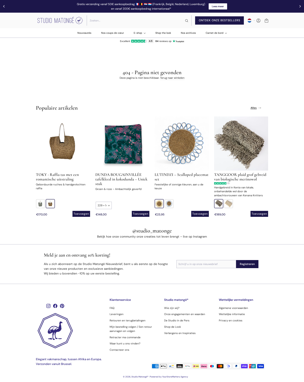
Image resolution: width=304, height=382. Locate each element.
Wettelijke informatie (232, 314)
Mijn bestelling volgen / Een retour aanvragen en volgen (131, 329)
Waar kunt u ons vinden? (125, 343)
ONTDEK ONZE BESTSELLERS (219, 20)
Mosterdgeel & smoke (159, 203)
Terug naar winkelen (172, 78)
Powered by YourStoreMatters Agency (169, 376)
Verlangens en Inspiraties (180, 333)
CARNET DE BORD (215, 32)
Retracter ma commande (125, 337)
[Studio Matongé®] (70, 330)
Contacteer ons (119, 350)
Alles (254, 108)
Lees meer (218, 6)
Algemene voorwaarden (233, 308)
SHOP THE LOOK (163, 32)
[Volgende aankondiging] (300, 6)
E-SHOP (138, 32)
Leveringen (117, 314)
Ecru (218, 203)
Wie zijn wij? (171, 308)
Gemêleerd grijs (228, 203)
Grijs (40, 203)
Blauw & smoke (169, 203)
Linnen (50, 203)
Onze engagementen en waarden (184, 314)
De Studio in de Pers (176, 320)
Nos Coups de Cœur (112, 32)
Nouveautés (84, 32)
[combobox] (139, 20)
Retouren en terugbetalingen (127, 320)
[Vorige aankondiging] (4, 6)
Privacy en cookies (230, 320)
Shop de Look (172, 327)
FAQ (112, 308)
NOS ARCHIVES (188, 32)
